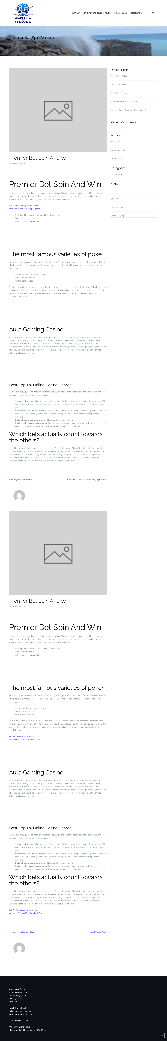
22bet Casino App (97, 932)
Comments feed (118, 207)
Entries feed (116, 199)
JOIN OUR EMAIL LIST (18, 1021)
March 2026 (116, 141)
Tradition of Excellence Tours (97, 13)
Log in (113, 190)
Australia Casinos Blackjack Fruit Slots (26, 913)
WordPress (41, 1030)
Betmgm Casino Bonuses (22, 480)
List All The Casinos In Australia (23, 910)
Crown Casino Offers (119, 85)
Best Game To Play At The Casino (24, 206)
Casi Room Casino (118, 93)
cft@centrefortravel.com (20, 1014)
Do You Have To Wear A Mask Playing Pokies (85, 480)
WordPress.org (117, 216)
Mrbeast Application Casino (23, 932)
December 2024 (118, 150)
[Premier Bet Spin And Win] (58, 110)
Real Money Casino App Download (24, 740)
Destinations (136, 13)
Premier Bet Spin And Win (39, 158)
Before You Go (120, 13)
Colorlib (21, 1030)
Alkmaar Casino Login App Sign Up (24, 209)
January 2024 (116, 158)
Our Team (75, 13)
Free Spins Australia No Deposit (124, 102)
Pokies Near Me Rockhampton (22, 736)
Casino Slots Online (119, 76)
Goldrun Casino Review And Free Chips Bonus (130, 110)
